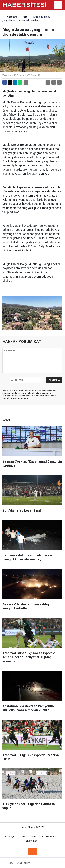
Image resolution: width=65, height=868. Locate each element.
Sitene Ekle (32, 840)
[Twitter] (10, 82)
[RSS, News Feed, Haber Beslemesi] (32, 851)
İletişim (34, 836)
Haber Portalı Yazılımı (19, 863)
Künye (23, 836)
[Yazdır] (26, 82)
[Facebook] (4, 82)
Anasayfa (11, 16)
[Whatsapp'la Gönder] (20, 82)
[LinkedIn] (15, 82)
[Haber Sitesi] (24, 4)
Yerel (25, 16)
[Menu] (58, 5)
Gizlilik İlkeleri (49, 836)
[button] (48, 82)
